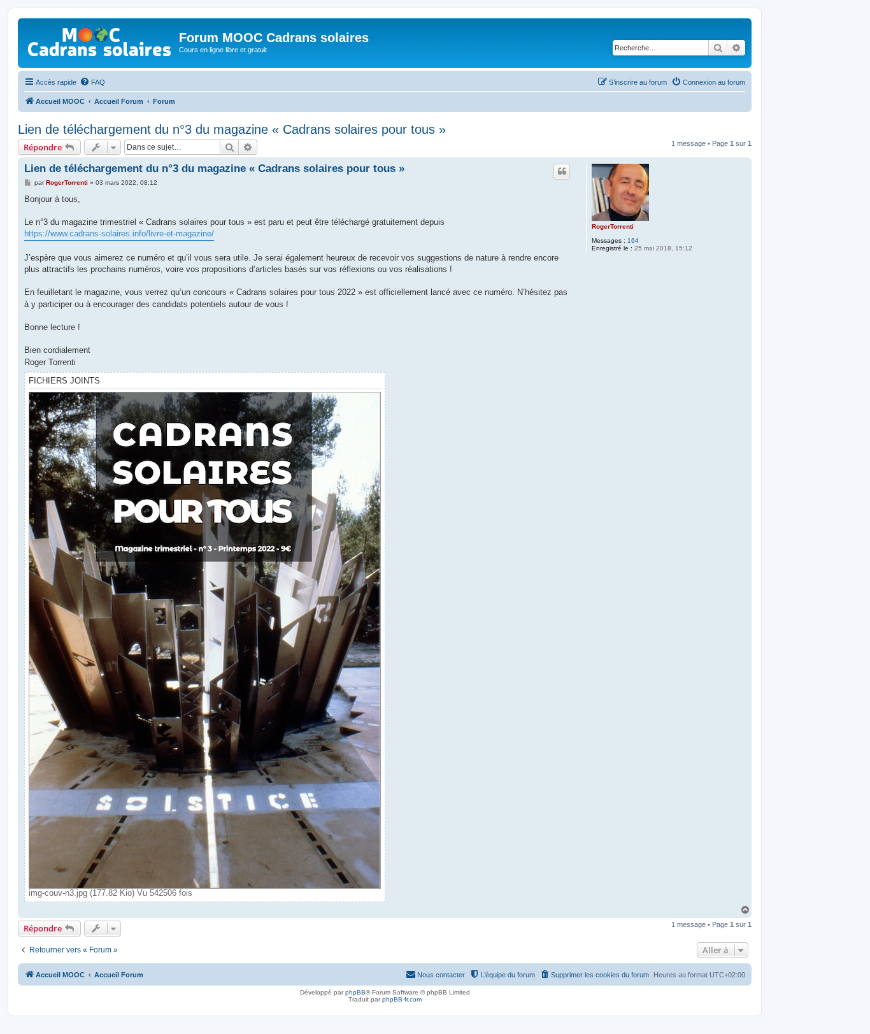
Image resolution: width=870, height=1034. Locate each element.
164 (633, 240)
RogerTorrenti (613, 226)
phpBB (355, 992)
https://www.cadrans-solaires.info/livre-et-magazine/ (119, 233)
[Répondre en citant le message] (561, 171)
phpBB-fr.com (402, 999)
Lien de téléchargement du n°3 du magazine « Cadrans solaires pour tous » (232, 129)
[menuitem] (92, 82)
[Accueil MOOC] (100, 39)
